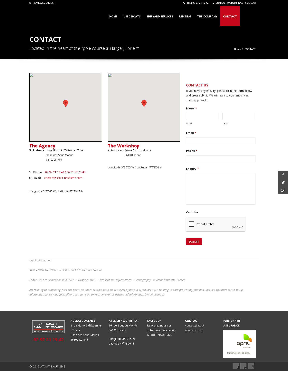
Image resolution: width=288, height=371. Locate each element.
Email (191, 133)
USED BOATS (132, 16)
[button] (65, 103)
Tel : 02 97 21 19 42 (197, 3)
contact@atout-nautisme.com (235, 3)
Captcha (192, 212)
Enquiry (192, 169)
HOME (113, 16)
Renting (185, 16)
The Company (207, 16)
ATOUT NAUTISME (159, 335)
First (189, 123)
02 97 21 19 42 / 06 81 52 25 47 (65, 172)
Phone (191, 151)
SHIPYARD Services (160, 16)
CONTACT (230, 16)
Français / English (43, 3)
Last (225, 123)
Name (191, 108)
